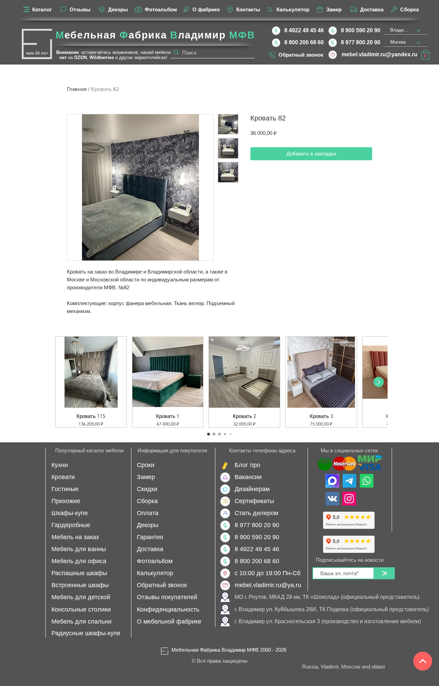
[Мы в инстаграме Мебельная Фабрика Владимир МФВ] (349, 498)
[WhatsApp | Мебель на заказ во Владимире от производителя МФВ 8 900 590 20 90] (366, 481)
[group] (219, 382)
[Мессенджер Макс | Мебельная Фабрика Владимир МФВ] (332, 481)
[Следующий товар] (378, 382)
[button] (425, 54)
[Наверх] (422, 661)
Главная (77, 89)
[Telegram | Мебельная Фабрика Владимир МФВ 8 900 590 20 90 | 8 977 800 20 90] (349, 481)
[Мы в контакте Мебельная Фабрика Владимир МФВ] (332, 498)
